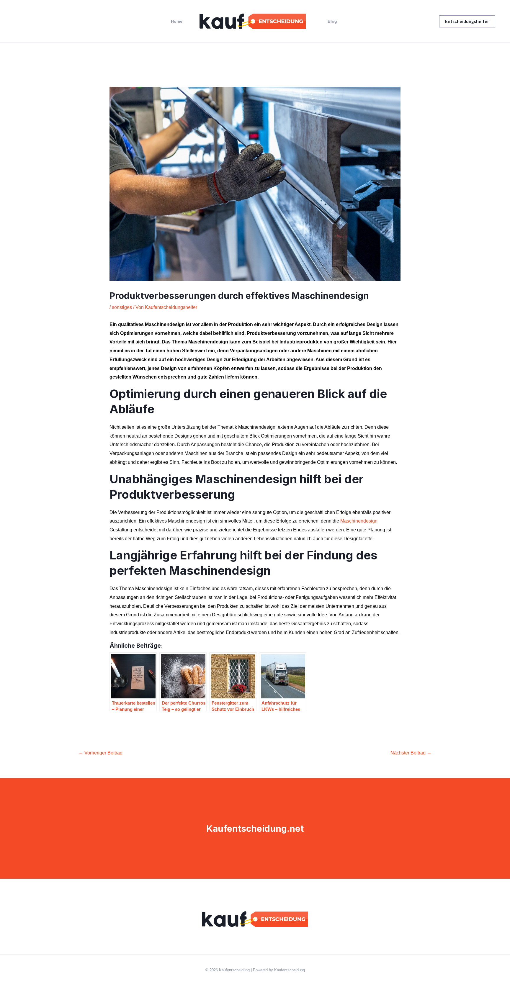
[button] (467, 21)
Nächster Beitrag (410, 752)
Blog (332, 21)
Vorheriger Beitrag (100, 752)
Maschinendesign (358, 520)
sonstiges (122, 307)
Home (176, 21)
